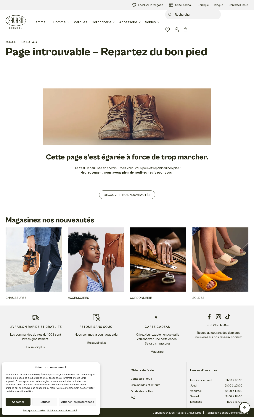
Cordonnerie (101, 22)
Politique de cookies (34, 410)
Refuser (45, 402)
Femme (40, 22)
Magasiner (158, 351)
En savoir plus (35, 347)
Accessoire (128, 22)
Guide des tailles (142, 391)
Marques (80, 22)
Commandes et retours (145, 385)
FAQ (133, 397)
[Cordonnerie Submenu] (114, 22)
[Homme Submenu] (68, 22)
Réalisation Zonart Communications (227, 412)
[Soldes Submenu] (158, 22)
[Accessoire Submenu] (140, 22)
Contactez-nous (141, 378)
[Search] (170, 14)
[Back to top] (244, 407)
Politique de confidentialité (62, 410)
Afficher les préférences (77, 402)
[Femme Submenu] (48, 22)
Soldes (150, 22)
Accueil (11, 41)
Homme (59, 22)
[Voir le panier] (186, 29)
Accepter (18, 402)
